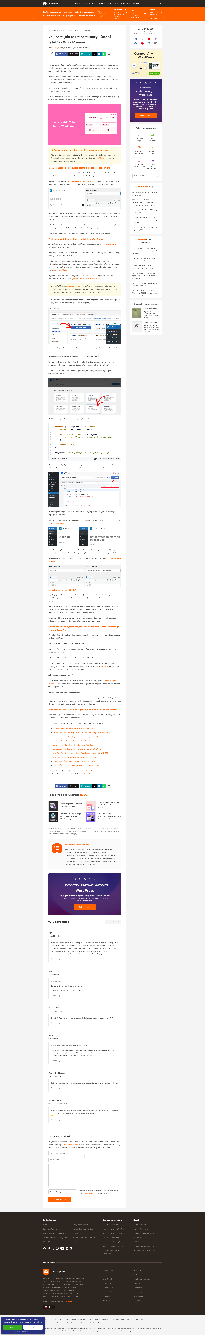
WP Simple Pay (139, 1275)
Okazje (100, 3)
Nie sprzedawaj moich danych (84, 1237)
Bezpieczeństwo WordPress (143, 1246)
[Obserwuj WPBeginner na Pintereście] (142, 43)
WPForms (106, 1275)
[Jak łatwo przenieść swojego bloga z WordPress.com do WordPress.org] (53, 817)
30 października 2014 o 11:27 (57, 1104)
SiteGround (94, 1323)
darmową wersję (73, 286)
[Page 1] (142, 295)
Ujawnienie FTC (79, 1233)
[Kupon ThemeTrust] (137, 313)
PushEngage (138, 1292)
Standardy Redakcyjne (51, 1229)
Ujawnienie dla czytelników (81, 48)
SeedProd (106, 1296)
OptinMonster (107, 1270)
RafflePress (137, 1287)
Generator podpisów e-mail (112, 1246)
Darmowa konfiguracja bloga (144, 1250)
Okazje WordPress (140, 1237)
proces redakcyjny (71, 834)
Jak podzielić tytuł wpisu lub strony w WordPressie (72, 741)
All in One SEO (108, 1279)
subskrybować (88, 1193)
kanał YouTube (91, 771)
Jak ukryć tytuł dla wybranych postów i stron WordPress (73, 745)
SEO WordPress (139, 1242)
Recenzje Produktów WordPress (145, 1233)
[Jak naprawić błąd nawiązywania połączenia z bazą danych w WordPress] (91, 817)
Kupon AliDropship (150, 322)
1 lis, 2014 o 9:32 (53, 1039)
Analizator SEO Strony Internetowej (115, 1242)
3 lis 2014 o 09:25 (54, 975)
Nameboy (106, 1300)
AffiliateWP (137, 1300)
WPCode (100, 158)
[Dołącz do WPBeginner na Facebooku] (135, 39)
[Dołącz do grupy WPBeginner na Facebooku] (135, 43)
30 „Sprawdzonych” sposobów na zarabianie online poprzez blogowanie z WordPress (145, 251)
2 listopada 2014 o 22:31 (56, 1011)
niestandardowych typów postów (79, 181)
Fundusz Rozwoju (79, 1242)
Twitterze (84, 774)
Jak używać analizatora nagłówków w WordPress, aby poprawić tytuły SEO (80, 753)
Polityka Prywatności (80, 1225)
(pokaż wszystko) (153, 304)
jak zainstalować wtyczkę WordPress (86, 278)
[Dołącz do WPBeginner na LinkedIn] (149, 43)
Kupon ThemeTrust (150, 309)
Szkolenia (112, 3)
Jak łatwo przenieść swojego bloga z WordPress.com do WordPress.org (70, 816)
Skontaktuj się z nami (51, 1242)
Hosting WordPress (78, 1323)
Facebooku (93, 774)
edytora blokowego (57, 523)
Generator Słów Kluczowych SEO (114, 1233)
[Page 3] (147, 295)
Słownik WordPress (140, 1229)
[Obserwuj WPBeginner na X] (142, 39)
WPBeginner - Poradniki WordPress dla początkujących (50, 3)
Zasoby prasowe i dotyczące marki (56, 1237)
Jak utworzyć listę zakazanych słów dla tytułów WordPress (74, 757)
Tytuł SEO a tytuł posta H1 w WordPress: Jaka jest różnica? (74, 728)
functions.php (111, 244)
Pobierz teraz (84, 907)
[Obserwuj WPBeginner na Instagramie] (155, 39)
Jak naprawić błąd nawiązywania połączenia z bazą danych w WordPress (109, 816)
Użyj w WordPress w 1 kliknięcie (111, 459)
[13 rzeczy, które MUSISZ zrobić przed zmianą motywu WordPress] (91, 806)
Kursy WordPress (139, 1225)
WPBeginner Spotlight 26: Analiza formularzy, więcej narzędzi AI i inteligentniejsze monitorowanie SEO (144, 202)
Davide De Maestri (56, 1073)
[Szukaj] (161, 3)
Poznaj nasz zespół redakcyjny (54, 1233)
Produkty (124, 3)
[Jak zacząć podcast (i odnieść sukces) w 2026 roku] (53, 806)
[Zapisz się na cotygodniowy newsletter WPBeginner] (155, 43)
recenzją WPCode (60, 270)
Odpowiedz (54, 959)
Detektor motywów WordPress (113, 1229)
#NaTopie (136, 3)
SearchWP (104, 666)
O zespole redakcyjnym (77, 844)
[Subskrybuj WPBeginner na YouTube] (149, 39)
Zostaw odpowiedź (113, 922)
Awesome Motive (63, 1323)
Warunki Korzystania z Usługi (83, 1229)
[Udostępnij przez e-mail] (109, 54)
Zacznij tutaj (88, 3)
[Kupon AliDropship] (137, 326)
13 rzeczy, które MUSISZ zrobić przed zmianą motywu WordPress (109, 805)
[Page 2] (145, 295)
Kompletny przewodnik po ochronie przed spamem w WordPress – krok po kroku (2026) (145, 219)
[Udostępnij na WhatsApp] (104, 54)
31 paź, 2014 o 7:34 (54, 1076)
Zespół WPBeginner (57, 1007)
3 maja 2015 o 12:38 (55, 936)
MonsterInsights (108, 1283)
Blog (76, 3)
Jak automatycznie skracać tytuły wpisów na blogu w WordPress (77, 737)
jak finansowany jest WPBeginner (88, 831)
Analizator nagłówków (110, 1237)
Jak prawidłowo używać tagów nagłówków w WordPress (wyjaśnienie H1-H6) (81, 733)
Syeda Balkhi (65, 1284)
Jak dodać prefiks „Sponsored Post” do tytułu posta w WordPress (77, 749)
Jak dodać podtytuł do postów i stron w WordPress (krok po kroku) (77, 765)
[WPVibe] (146, 63)
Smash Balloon (107, 1292)
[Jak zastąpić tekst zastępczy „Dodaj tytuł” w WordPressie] (94, 54)
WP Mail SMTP (107, 1287)
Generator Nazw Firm (110, 1225)
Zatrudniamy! (70, 1301)
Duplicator (137, 1270)
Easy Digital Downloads (142, 1279)
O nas (45, 1225)
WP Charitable (138, 1296)
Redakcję (56, 48)
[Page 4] (149, 295)
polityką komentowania (69, 1144)
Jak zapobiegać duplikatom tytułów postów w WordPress (74, 761)
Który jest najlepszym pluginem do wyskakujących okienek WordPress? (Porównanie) (144, 275)
